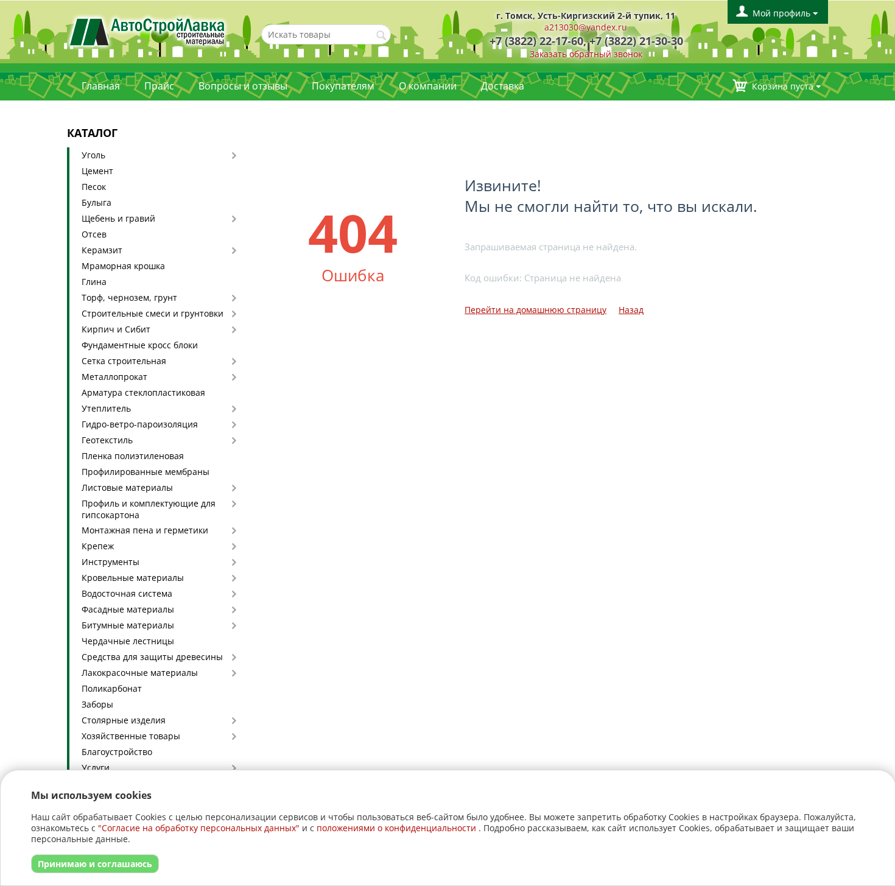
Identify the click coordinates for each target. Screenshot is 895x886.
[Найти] (382, 35)
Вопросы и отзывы (242, 86)
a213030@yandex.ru (585, 27)
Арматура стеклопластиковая (143, 392)
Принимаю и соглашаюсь (95, 864)
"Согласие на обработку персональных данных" (199, 828)
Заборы (97, 704)
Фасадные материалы (128, 609)
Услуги (96, 767)
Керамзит (102, 250)
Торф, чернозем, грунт (129, 297)
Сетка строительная (124, 361)
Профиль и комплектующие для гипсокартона (149, 509)
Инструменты (110, 562)
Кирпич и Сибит (116, 329)
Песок (94, 186)
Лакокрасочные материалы (140, 672)
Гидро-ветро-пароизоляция (140, 424)
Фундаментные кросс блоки (140, 345)
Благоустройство (117, 752)
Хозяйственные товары (131, 736)
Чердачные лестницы (128, 641)
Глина (94, 281)
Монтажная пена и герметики (145, 530)
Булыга (96, 202)
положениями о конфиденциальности (396, 828)
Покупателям (343, 86)
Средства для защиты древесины (152, 657)
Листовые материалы (127, 487)
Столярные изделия (124, 720)
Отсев (94, 234)
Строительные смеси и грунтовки (152, 313)
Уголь (93, 155)
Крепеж (98, 546)
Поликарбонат (112, 688)
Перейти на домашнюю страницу (535, 309)
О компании (428, 86)
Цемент (97, 171)
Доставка (502, 86)
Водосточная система (127, 593)
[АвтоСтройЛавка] (147, 31)
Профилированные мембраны (145, 471)
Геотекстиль (107, 440)
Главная (101, 86)
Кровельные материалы (133, 577)
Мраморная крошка (123, 266)
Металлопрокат (114, 376)
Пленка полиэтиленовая (133, 456)
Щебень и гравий (118, 218)
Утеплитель (106, 408)
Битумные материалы (128, 625)
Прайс (159, 86)
